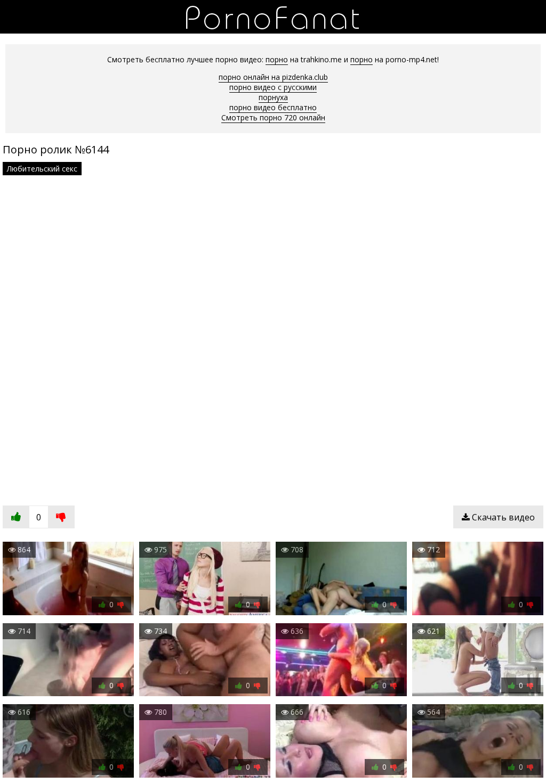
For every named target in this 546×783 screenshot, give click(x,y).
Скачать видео (502, 517)
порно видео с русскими (273, 87)
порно (277, 59)
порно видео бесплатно (273, 107)
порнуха (273, 97)
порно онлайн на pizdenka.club (273, 77)
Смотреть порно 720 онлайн (273, 117)
